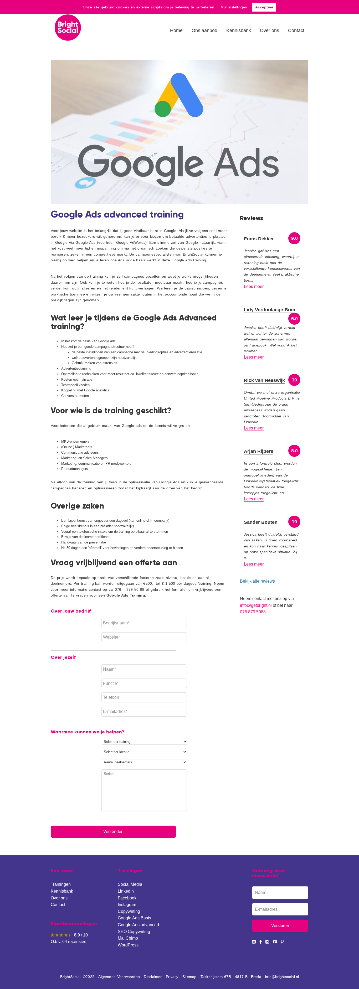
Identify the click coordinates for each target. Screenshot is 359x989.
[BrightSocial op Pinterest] (282, 942)
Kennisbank (62, 891)
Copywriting (129, 911)
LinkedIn (126, 891)
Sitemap (189, 977)
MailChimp (128, 938)
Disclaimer (153, 977)
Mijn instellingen (233, 7)
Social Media (130, 884)
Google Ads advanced (138, 925)
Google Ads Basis (134, 918)
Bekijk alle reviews (257, 581)
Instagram (127, 904)
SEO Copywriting (134, 931)
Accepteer (264, 7)
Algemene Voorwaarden (119, 977)
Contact (58, 904)
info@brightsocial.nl (282, 977)
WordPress (128, 945)
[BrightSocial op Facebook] (260, 942)
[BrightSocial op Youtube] (275, 942)
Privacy (172, 977)
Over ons (59, 898)
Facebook (127, 898)
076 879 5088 (253, 612)
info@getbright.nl (256, 605)
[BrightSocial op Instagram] (267, 942)
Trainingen (61, 884)
